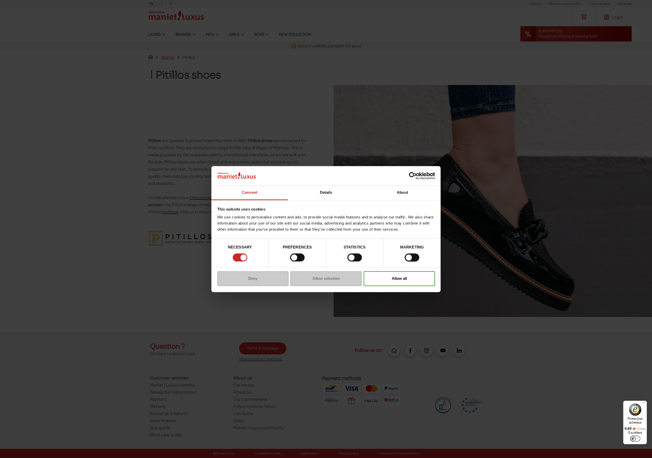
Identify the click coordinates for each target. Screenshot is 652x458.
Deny (252, 278)
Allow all (399, 278)
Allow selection (326, 278)
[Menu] (644, 404)
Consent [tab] (249, 192)
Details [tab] (326, 192)
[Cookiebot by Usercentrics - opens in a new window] (412, 175)
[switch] (297, 257)
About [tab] (402, 192)
